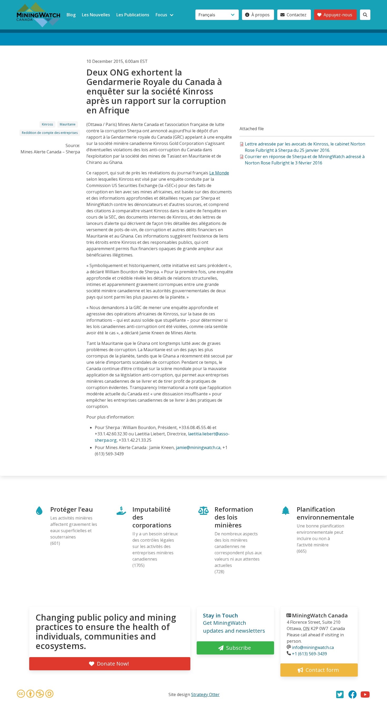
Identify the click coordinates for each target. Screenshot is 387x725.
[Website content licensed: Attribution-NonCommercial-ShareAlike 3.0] (35, 694)
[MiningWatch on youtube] (365, 694)
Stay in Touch (220, 615)
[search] (365, 14)
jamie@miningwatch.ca (198, 447)
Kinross (47, 124)
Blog (71, 15)
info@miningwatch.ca (313, 647)
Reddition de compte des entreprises (50, 132)
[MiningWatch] (38, 14)
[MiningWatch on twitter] (340, 694)
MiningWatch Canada (320, 615)
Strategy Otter (205, 694)
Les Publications (132, 15)
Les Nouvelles (96, 15)
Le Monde (219, 173)
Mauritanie (68, 124)
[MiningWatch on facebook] (352, 694)
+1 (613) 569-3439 (309, 654)
